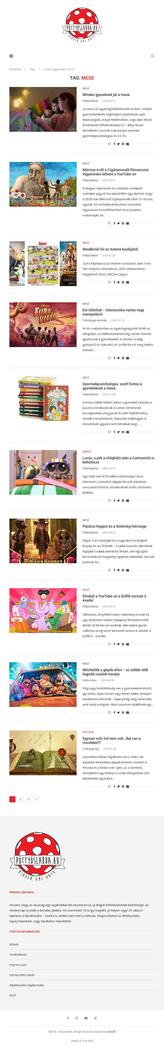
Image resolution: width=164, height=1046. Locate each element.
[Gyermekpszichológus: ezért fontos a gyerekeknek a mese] (43, 398)
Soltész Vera (89, 680)
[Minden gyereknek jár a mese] (43, 109)
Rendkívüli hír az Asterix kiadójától (110, 249)
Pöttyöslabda (90, 101)
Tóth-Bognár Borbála (95, 320)
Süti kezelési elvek (21, 975)
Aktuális (88, 732)
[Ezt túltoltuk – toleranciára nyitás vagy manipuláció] (43, 324)
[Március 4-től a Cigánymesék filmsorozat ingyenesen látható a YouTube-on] (43, 184)
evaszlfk (111, 1031)
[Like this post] (109, 144)
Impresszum (18, 965)
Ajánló (87, 451)
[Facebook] (68, 1018)
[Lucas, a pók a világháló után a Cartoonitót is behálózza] (43, 472)
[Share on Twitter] (118, 144)
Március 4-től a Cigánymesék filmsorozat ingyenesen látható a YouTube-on (116, 172)
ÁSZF (12, 995)
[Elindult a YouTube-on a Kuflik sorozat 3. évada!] (43, 610)
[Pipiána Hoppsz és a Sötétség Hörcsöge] (43, 541)
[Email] (86, 1018)
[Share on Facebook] (114, 144)
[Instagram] (76, 1018)
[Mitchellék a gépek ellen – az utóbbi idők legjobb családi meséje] (43, 684)
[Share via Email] (127, 144)
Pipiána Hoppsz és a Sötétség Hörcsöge (115, 526)
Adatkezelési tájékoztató (26, 985)
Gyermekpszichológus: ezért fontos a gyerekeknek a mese (112, 386)
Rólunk (13, 944)
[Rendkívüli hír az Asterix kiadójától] (43, 263)
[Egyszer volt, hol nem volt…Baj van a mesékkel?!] (43, 753)
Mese (86, 88)
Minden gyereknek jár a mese (106, 95)
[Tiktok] (95, 1018)
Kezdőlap (15, 69)
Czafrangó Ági (91, 749)
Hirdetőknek (17, 954)
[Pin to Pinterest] (123, 144)
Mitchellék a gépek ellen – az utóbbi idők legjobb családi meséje (115, 672)
